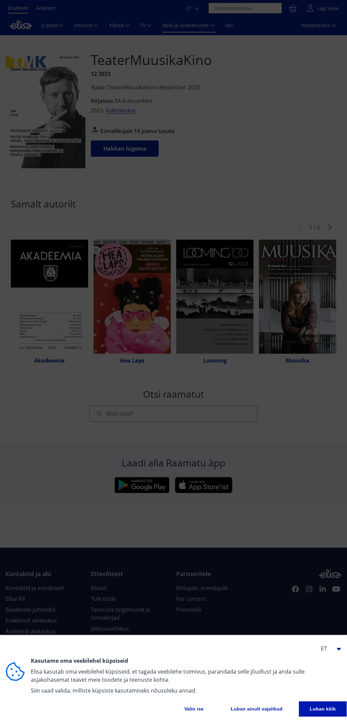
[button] (328, 648)
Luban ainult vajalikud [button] (257, 709)
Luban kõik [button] (323, 709)
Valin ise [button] (194, 709)
